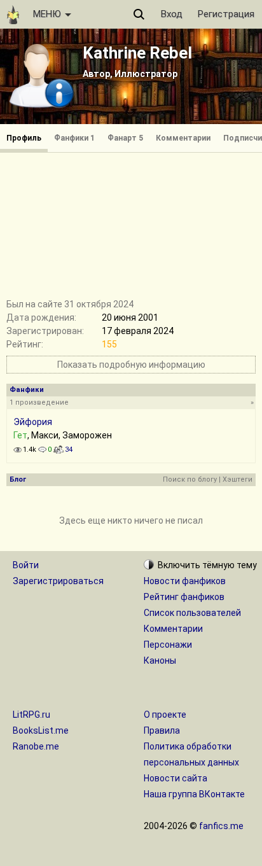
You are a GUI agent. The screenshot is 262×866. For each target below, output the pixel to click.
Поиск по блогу (190, 479)
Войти (26, 565)
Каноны (160, 660)
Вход (172, 14)
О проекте (165, 714)
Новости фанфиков (185, 581)
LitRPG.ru (31, 714)
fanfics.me (221, 826)
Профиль (23, 138)
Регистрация (226, 14)
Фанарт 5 (125, 138)
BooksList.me (41, 730)
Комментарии (183, 138)
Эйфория (32, 422)
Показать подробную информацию (131, 365)
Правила (162, 730)
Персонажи (168, 644)
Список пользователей (192, 613)
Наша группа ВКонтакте (194, 794)
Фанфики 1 (74, 138)
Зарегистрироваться (58, 581)
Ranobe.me (36, 746)
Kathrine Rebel (137, 52)
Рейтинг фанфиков (184, 597)
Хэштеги (237, 479)
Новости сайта (175, 778)
